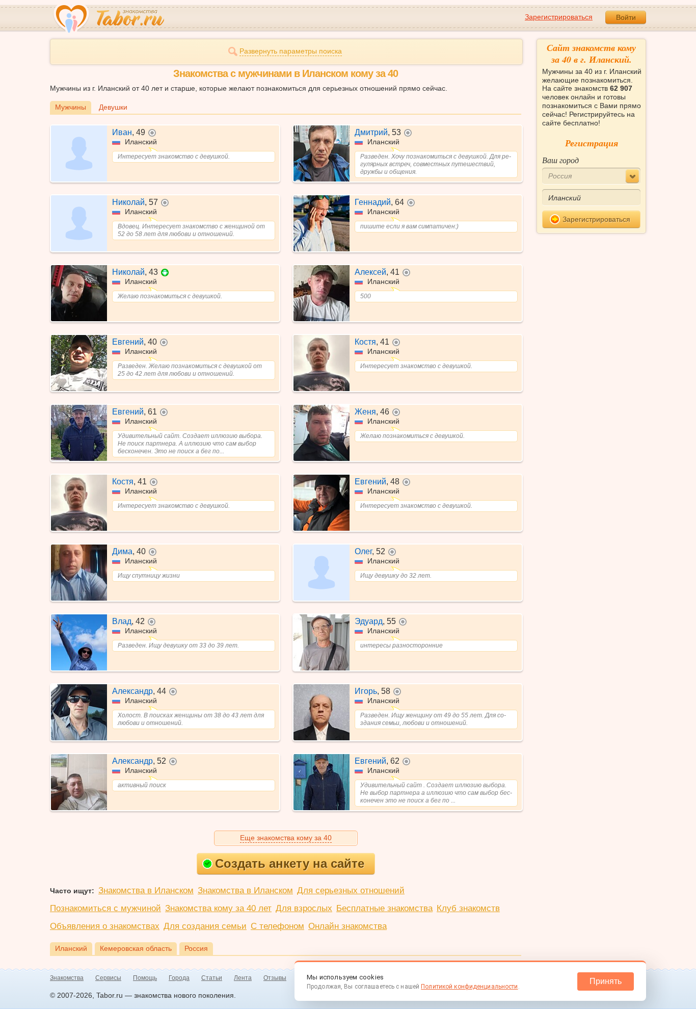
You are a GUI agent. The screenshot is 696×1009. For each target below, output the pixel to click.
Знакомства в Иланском (146, 890)
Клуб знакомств (468, 908)
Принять (606, 981)
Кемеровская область (136, 948)
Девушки (113, 107)
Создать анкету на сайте (289, 863)
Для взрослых (304, 908)
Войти (626, 17)
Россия (196, 948)
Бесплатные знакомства (384, 908)
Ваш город (560, 159)
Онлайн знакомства (347, 926)
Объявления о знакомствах (104, 926)
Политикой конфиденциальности (469, 986)
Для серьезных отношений (351, 890)
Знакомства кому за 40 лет (218, 908)
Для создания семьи (205, 926)
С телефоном (277, 926)
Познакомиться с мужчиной (105, 908)
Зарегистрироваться (559, 17)
